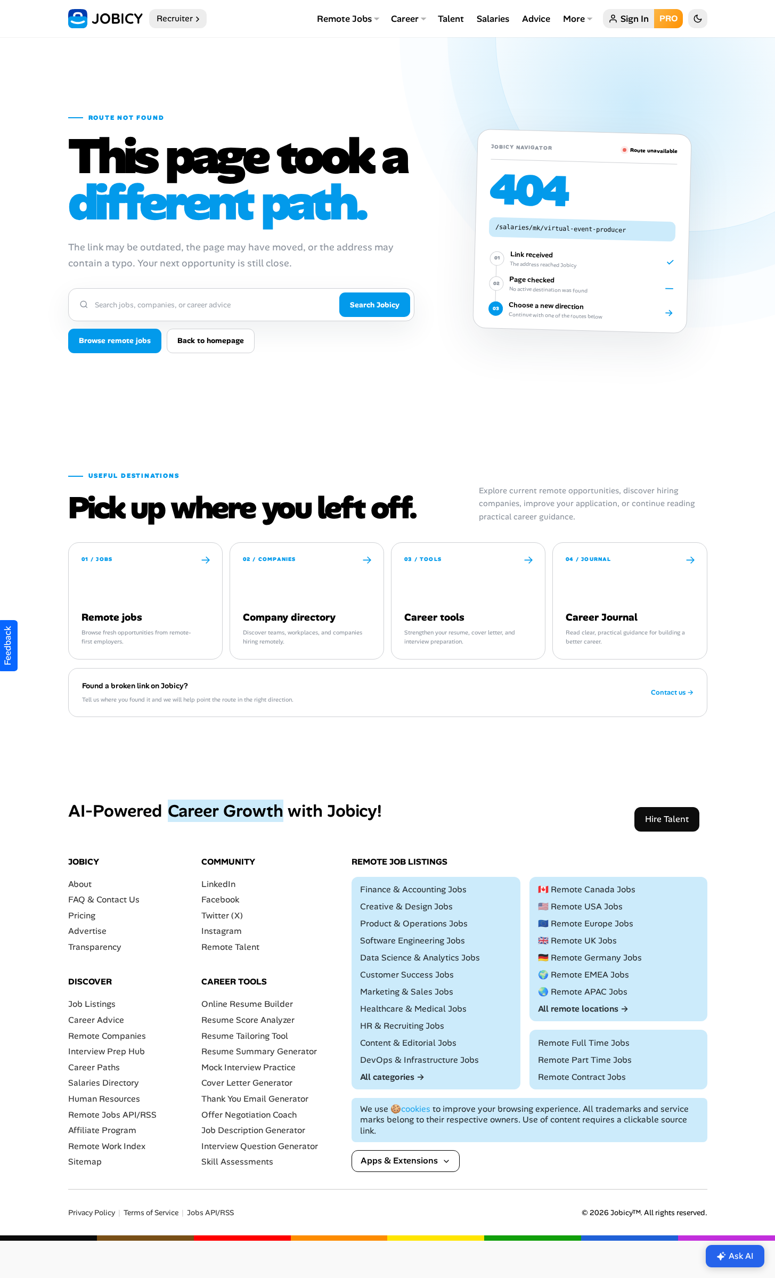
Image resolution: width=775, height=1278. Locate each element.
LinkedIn (218, 884)
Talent (451, 19)
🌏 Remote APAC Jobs (582, 992)
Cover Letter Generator (246, 1083)
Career (405, 19)
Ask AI (741, 1255)
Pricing (81, 915)
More (574, 19)
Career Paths (94, 1067)
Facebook (220, 899)
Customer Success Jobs (407, 975)
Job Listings (92, 1004)
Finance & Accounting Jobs (413, 889)
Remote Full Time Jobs (584, 1043)
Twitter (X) (222, 915)
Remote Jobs (344, 19)
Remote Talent (230, 947)
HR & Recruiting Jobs (402, 1026)
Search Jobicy (374, 305)
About (80, 884)
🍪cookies (410, 1108)
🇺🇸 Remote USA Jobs (580, 906)
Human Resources (104, 1099)
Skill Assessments (237, 1162)
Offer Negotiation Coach (249, 1115)
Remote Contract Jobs (582, 1077)
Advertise (87, 931)
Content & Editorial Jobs (408, 1043)
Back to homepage (210, 340)
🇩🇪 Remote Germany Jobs (590, 958)
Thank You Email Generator (254, 1099)
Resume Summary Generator (259, 1051)
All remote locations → (583, 1009)
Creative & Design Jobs (406, 906)
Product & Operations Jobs (414, 923)
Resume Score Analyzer (248, 1020)
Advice (536, 19)
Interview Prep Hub (106, 1051)
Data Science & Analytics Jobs (420, 958)
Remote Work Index (106, 1146)
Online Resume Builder (247, 1004)
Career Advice (96, 1020)
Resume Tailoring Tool (244, 1036)
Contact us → (672, 692)
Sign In (635, 19)
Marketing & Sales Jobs (406, 992)
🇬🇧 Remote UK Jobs (577, 940)
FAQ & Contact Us (104, 899)
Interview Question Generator (259, 1146)
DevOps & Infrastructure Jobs (419, 1060)
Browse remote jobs (115, 340)
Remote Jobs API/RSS (112, 1115)
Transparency (94, 947)
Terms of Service (151, 1212)
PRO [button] (668, 18)
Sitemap (85, 1162)
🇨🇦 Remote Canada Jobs (586, 889)
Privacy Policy (91, 1212)
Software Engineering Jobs (412, 940)
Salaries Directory (103, 1083)
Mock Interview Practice (248, 1067)
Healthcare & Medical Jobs (413, 1009)
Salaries (493, 19)
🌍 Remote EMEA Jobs (583, 975)
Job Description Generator (253, 1130)
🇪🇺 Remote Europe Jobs (585, 923)
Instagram (221, 931)
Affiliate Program (102, 1130)
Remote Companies (107, 1036)
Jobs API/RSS (210, 1212)
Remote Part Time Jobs (585, 1060)
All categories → (392, 1077)
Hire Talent (667, 819)
